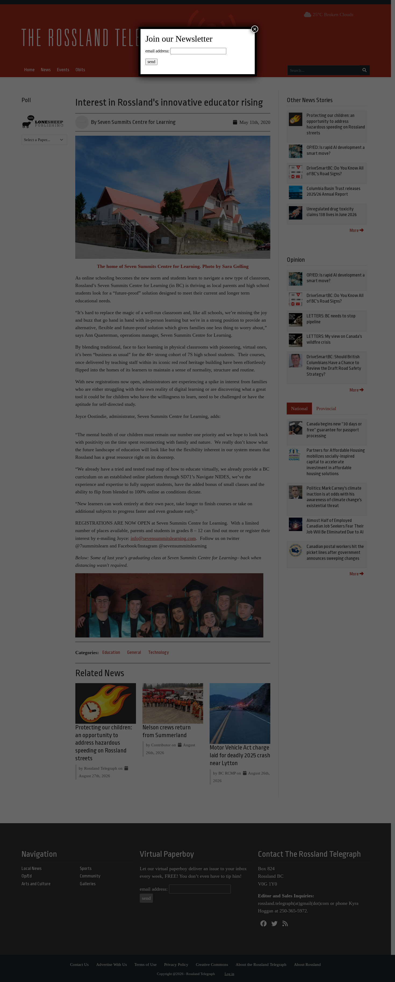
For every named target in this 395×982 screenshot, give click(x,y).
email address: (157, 51)
